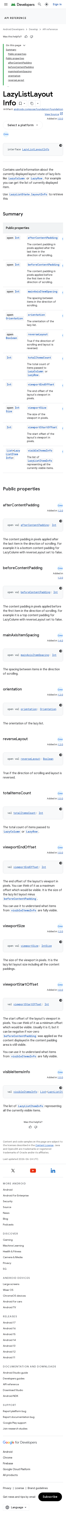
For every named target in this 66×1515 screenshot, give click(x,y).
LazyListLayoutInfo (35, 149)
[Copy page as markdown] (32, 103)
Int (17, 237)
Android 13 (9, 1345)
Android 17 (9, 1322)
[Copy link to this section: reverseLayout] (31, 739)
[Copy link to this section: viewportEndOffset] (39, 847)
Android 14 (9, 1340)
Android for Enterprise (16, 1195)
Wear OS (8, 1290)
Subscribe (50, 1497)
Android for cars (12, 1301)
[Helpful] (26, 36)
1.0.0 (60, 118)
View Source (52, 114)
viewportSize (37, 407)
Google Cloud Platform (16, 1469)
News (6, 1213)
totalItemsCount (39, 357)
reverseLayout (38, 334)
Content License (44, 1145)
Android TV (9, 1307)
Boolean (11, 338)
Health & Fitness (12, 1251)
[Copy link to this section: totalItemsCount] (34, 793)
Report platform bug (14, 1411)
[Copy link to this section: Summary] (26, 214)
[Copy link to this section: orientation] (25, 689)
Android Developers (13, 29)
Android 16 (9, 1328)
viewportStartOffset (42, 427)
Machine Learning (13, 1245)
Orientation (14, 318)
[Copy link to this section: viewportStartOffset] (41, 985)
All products (10, 1475)
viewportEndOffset (41, 384)
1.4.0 (60, 640)
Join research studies (15, 1428)
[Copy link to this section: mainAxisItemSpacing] (42, 635)
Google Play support (14, 1422)
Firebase (8, 1463)
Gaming (8, 1239)
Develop (33, 29)
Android (7, 1189)
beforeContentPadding (43, 264)
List (10, 450)
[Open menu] (6, 4)
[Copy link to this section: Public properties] (44, 489)
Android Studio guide (15, 1372)
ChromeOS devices (14, 1295)
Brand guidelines (38, 1488)
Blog (5, 1218)
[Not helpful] (31, 36)
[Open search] (39, 4)
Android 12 (9, 1351)
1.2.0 (60, 510)
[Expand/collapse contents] (24, 45)
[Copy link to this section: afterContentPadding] (42, 505)
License (19, 1488)
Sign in (57, 4)
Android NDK (10, 1396)
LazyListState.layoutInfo (28, 194)
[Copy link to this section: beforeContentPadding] (6, 573)
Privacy (7, 1263)
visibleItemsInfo (40, 450)
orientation (36, 314)
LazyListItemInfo (13, 454)
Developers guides (13, 1378)
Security (7, 1201)
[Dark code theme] (60, 145)
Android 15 (9, 1334)
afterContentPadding (43, 237)
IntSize (46, 945)
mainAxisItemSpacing (42, 291)
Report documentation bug (18, 1417)
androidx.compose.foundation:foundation (38, 109)
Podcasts (8, 1224)
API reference (15, 18)
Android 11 (9, 1357)
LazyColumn (17, 178)
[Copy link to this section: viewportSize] (28, 926)
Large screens (11, 1284)
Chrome (7, 1457)
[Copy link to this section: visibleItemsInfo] (33, 1072)
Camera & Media (13, 1257)
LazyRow (36, 178)
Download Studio (13, 1390)
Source (7, 1207)
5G (5, 1268)
